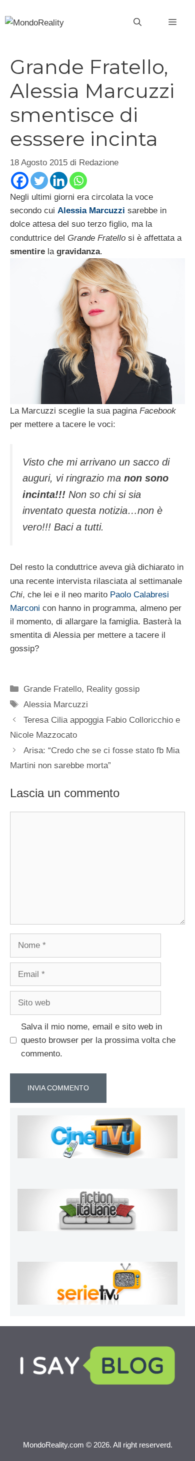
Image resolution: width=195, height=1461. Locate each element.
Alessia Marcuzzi (56, 704)
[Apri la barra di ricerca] (137, 22)
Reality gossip (113, 689)
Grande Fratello (53, 689)
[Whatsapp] (78, 180)
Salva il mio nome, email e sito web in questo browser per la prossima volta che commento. (98, 1040)
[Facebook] (19, 180)
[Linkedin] (59, 180)
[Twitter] (39, 180)
